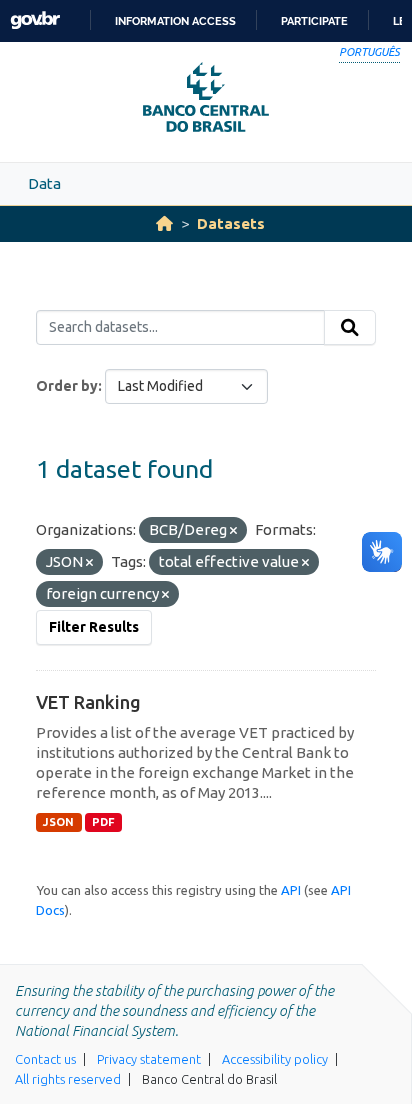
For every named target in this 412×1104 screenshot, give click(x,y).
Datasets (231, 223)
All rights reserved (68, 1079)
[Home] (164, 223)
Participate (314, 21)
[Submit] (350, 328)
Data (44, 183)
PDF (103, 822)
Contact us (45, 1059)
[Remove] (233, 531)
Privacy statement (149, 1059)
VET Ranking (88, 702)
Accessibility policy (275, 1059)
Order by (67, 386)
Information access (175, 21)
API (291, 890)
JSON (58, 822)
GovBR (35, 20)
